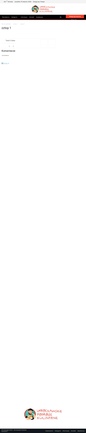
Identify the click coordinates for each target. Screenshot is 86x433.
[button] (60, 17)
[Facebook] (74, 1)
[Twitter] (82, 1)
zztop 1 (15, 24)
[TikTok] (80, 1)
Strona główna (6, 24)
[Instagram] (77, 1)
